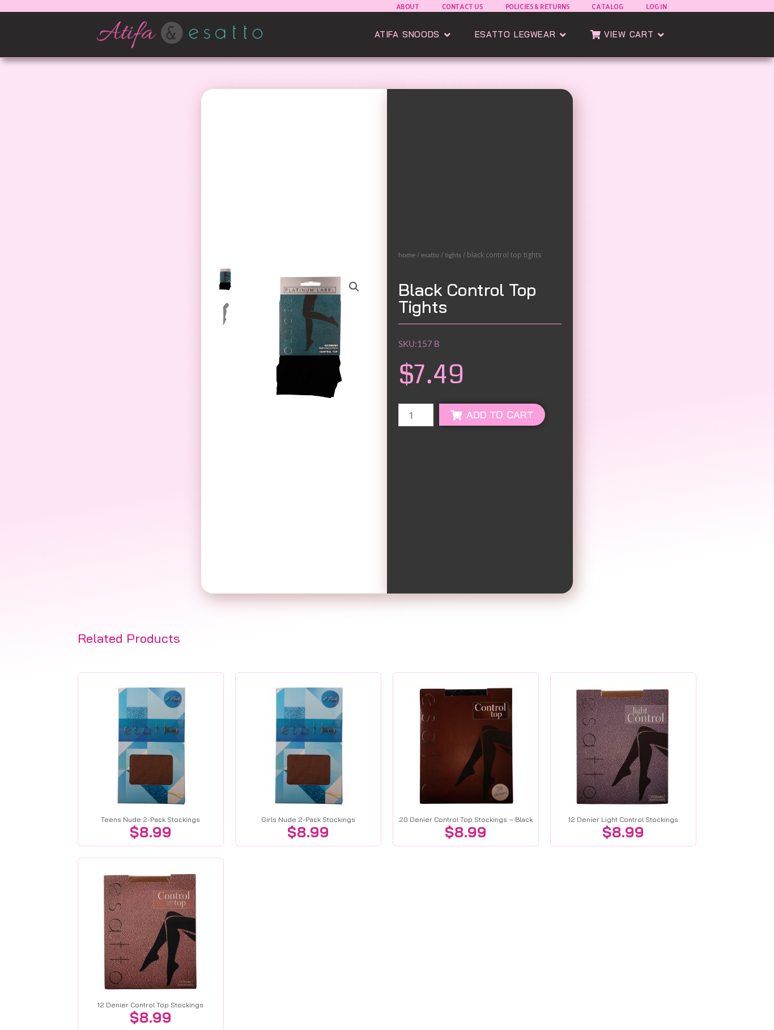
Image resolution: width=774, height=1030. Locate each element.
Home (406, 255)
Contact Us (462, 6)
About (407, 6)
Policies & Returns (537, 6)
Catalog (607, 6)
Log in (656, 6)
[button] (354, 287)
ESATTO (430, 255)
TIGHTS (453, 255)
